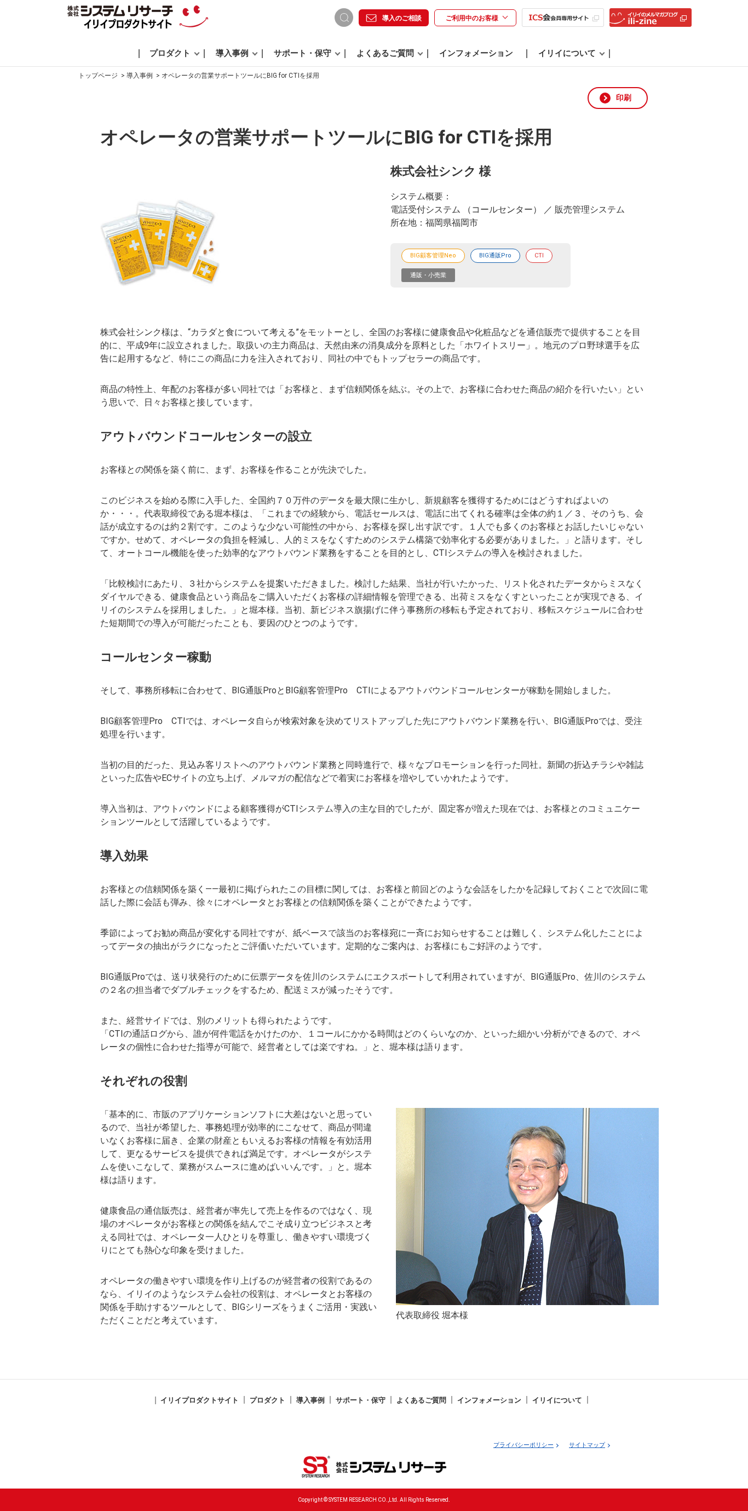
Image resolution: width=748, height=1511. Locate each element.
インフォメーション (476, 53)
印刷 (623, 97)
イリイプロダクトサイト (199, 1400)
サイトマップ (587, 1445)
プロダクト (170, 53)
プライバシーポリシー (523, 1445)
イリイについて (567, 53)
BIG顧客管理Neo (433, 255)
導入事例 (232, 53)
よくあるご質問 (385, 53)
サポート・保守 (302, 53)
